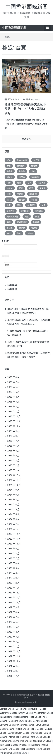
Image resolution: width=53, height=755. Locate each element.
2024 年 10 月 (14, 485)
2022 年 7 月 (13, 617)
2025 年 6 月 (13, 445)
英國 (9, 222)
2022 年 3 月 (13, 636)
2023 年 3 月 (13, 578)
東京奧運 (41, 183)
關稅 (9, 233)
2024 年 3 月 (13, 519)
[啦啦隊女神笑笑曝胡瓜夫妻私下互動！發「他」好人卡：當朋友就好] (26, 75)
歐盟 (31, 188)
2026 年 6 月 (13, 387)
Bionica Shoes (7, 709)
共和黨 (10, 171)
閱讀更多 (26, 139)
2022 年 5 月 (13, 627)
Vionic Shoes (22, 729)
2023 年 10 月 (14, 543)
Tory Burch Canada (9, 745)
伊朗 (9, 166)
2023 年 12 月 (14, 534)
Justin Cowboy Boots (18, 733)
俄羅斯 (34, 166)
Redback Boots (28, 749)
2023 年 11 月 (14, 539)
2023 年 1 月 (13, 587)
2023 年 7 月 (13, 558)
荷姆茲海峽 (22, 222)
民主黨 (42, 188)
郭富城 (34, 228)
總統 (19, 205)
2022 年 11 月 (14, 597)
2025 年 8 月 (13, 436)
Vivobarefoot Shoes (43, 713)
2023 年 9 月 (13, 548)
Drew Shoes (36, 733)
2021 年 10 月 (14, 661)
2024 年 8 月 (13, 494)
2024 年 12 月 (14, 475)
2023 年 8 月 (13, 553)
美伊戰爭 (31, 205)
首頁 (7, 37)
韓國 (19, 233)
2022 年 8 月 (13, 612)
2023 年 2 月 (13, 583)
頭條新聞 (12, 289)
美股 (27, 216)
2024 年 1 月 (13, 529)
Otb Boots (14, 749)
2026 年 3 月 (13, 401)
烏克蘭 (10, 200)
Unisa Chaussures (25, 725)
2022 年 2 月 (13, 641)
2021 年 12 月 (14, 651)
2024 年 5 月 (13, 509)
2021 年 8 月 (13, 671)
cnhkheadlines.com (25, 702)
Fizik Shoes (35, 717)
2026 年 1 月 (13, 411)
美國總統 (39, 211)
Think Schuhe (43, 749)
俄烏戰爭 (21, 166)
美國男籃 (25, 211)
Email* (5, 240)
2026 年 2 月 (13, 406)
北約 (33, 171)
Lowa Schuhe (42, 725)
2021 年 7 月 (13, 676)
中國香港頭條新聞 (26, 7)
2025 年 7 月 (13, 441)
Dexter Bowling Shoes (36, 721)
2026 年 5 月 (13, 392)
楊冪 (21, 188)
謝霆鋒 (36, 222)
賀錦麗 (10, 228)
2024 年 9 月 (13, 490)
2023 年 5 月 (13, 568)
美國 (43, 205)
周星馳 (10, 177)
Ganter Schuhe (7, 729)
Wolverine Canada (8, 713)
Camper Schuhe (16, 721)
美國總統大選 (12, 216)
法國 (9, 194)
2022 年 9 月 (13, 607)
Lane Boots (6, 717)
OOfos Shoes (22, 709)
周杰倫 (22, 177)
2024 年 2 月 (13, 524)
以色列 (36, 160)
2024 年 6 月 (13, 504)
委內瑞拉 (35, 177)
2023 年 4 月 (13, 573)
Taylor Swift (22, 160)
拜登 (19, 183)
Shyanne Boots (7, 725)
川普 (9, 183)
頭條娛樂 (12, 285)
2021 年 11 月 (14, 656)
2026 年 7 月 (13, 382)
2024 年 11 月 (14, 480)
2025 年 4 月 (13, 455)
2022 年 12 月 (14, 592)
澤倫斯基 (33, 194)
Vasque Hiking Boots (30, 745)
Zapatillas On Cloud (42, 741)
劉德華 (22, 171)
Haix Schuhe (21, 753)
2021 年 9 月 (13, 666)
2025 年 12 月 (14, 416)
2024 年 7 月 (13, 499)
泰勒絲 (20, 194)
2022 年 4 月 (13, 632)
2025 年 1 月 (13, 470)
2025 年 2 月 (13, 465)
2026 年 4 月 (13, 397)
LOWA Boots (25, 713)
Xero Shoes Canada (40, 737)
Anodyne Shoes (23, 741)
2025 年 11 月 (14, 421)
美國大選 (10, 211)
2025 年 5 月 (13, 450)
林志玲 (10, 188)
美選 (37, 216)
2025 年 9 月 (13, 431)
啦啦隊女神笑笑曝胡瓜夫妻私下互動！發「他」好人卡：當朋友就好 (25, 109)
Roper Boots (37, 729)
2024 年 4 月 (13, 514)
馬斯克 (30, 233)
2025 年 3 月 (13, 460)
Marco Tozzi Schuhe (19, 737)
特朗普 (22, 200)
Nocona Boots (21, 717)
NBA (9, 160)
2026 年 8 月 (13, 377)
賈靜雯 (22, 228)
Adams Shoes (7, 741)
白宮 (9, 205)
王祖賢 (34, 200)
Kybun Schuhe (7, 753)
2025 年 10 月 (14, 426)
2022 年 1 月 (13, 646)
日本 (29, 183)
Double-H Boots (38, 709)
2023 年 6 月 (13, 563)
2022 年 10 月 (14, 602)
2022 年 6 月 (13, 622)
